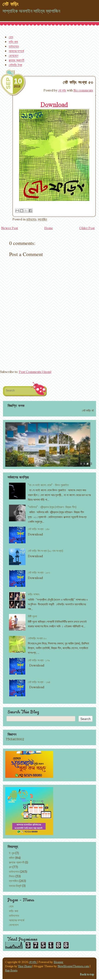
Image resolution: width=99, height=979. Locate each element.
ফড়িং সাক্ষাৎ (34, 594)
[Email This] (17, 210)
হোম (11, 37)
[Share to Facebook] (30, 210)
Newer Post (9, 228)
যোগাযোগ (13, 55)
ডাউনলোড (14, 46)
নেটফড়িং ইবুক (15, 65)
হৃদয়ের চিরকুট (15, 886)
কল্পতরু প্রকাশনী (16, 60)
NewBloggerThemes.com (73, 966)
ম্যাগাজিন (42, 219)
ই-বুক (12, 853)
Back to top (87, 974)
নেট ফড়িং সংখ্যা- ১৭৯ (39, 660)
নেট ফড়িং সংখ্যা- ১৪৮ (39, 529)
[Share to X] (26, 210)
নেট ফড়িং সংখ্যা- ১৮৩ (39, 572)
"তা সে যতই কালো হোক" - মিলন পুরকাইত (48, 485)
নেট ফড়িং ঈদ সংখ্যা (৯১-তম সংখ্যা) (45, 551)
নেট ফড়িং (62, 90)
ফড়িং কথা (13, 42)
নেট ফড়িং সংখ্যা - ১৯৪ (39, 682)
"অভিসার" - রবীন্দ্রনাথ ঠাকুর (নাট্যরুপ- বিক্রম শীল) (52, 507)
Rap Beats (11, 970)
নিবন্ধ (12, 876)
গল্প (10, 867)
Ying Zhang (25, 966)
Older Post (87, 228)
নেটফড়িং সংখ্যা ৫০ (37, 638)
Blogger (58, 962)
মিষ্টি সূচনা (32, 616)
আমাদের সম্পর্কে (16, 51)
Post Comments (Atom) (35, 372)
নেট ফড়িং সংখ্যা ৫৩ (78, 82)
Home (48, 228)
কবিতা (12, 858)
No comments (83, 90)
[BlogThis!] (21, 210)
